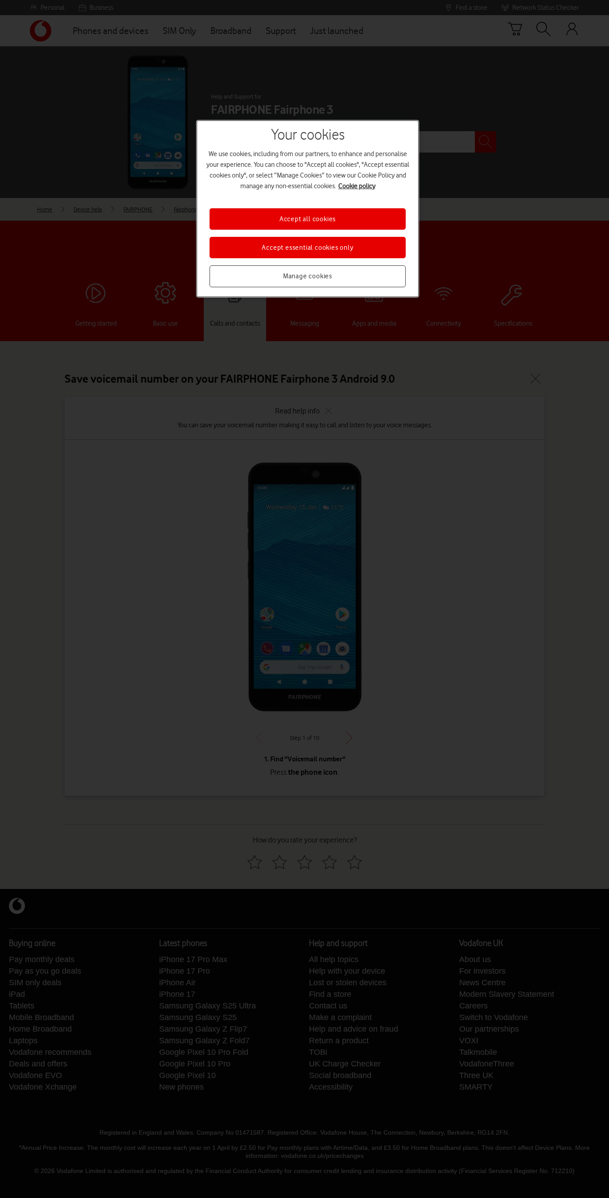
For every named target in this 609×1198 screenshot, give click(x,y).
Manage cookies (307, 276)
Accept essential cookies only (307, 248)
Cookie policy (356, 186)
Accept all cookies (308, 219)
